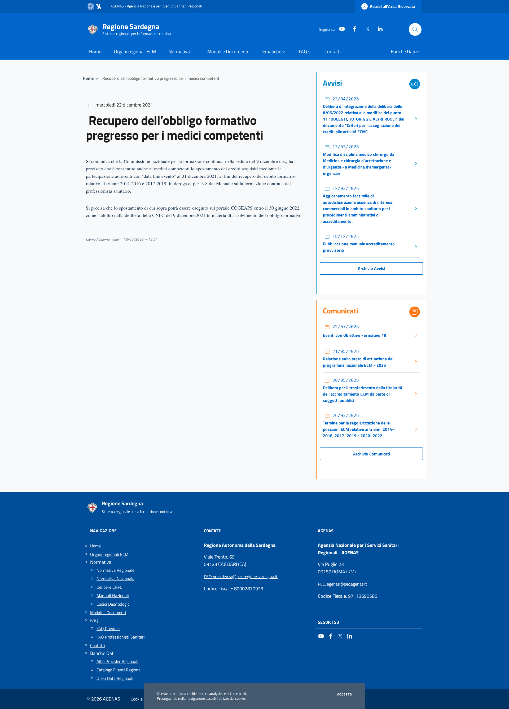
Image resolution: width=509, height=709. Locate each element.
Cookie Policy (142, 699)
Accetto (344, 694)
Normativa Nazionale (115, 578)
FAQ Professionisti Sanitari (120, 637)
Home (88, 78)
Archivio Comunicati (371, 454)
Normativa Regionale (115, 570)
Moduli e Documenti (108, 612)
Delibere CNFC (109, 587)
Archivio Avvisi (371, 268)
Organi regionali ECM (109, 554)
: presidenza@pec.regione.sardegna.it (241, 576)
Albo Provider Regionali (117, 661)
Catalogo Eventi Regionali (119, 670)
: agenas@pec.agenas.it (342, 584)
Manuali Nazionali (112, 595)
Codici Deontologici (113, 604)
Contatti (97, 645)
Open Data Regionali (114, 678)
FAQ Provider (108, 628)
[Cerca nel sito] (415, 29)
